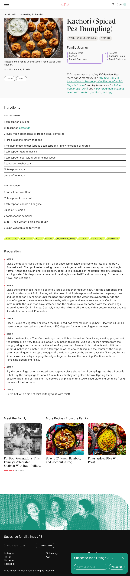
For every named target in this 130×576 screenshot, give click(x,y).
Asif (48, 556)
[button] (6, 4)
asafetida (24, 127)
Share (9, 78)
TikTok (7, 556)
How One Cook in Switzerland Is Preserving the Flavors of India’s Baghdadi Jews (95, 81)
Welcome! (46, 545)
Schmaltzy (52, 553)
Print (21, 78)
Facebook (9, 563)
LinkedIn (9, 560)
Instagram (9, 553)
